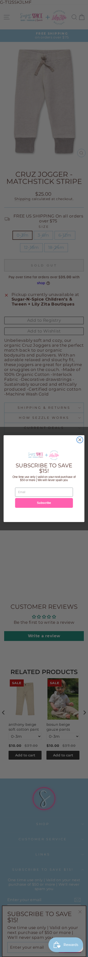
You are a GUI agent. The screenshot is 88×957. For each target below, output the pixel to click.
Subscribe (44, 502)
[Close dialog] (80, 439)
